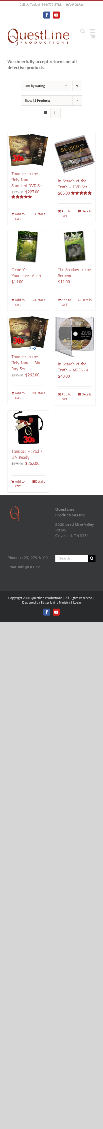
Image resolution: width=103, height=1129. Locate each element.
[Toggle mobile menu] (93, 31)
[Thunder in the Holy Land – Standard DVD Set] (28, 150)
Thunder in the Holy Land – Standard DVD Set (27, 179)
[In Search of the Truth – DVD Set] (74, 153)
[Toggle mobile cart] (93, 36)
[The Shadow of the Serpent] (74, 246)
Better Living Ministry (55, 602)
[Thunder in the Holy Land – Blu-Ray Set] (28, 333)
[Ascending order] (77, 86)
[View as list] (55, 113)
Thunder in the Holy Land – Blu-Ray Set (27, 362)
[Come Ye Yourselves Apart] (28, 246)
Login (77, 602)
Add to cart (20, 216)
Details (40, 214)
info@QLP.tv (75, 5)
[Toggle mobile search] (82, 31)
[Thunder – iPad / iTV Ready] (28, 428)
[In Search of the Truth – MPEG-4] (74, 336)
